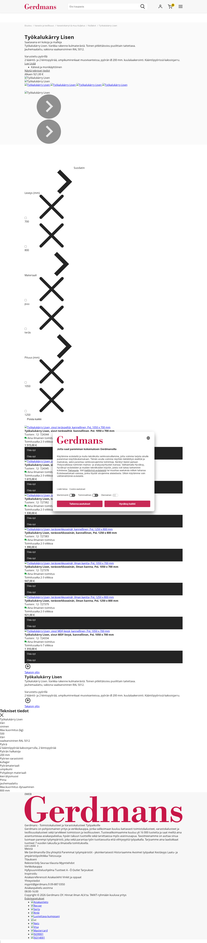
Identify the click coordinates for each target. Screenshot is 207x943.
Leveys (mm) (32, 193)
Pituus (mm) (32, 357)
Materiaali (31, 275)
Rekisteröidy (32, 863)
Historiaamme (122, 852)
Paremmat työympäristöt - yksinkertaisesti (87, 852)
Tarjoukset (87, 870)
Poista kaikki (34, 419)
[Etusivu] (42, 6)
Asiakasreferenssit (36, 877)
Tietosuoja (55, 856)
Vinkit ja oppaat (72, 877)
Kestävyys (161, 852)
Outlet (76, 870)
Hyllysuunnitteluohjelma (39, 870)
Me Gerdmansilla (35, 852)
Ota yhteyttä (53, 852)
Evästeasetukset (34, 898)
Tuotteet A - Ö (63, 870)
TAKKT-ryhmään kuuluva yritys (108, 895)
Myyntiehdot (67, 863)
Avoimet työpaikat (143, 852)
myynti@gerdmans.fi (37, 884)
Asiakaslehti (55, 877)
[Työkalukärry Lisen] (37, 85)
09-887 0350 (57, 884)
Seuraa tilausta (49, 863)
